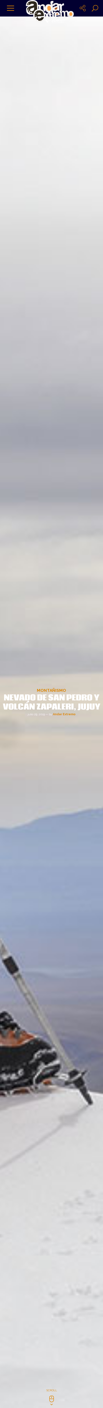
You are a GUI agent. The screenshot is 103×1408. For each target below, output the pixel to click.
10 (49, 1197)
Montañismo (51, 690)
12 (60, 1197)
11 (54, 1197)
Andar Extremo (64, 714)
